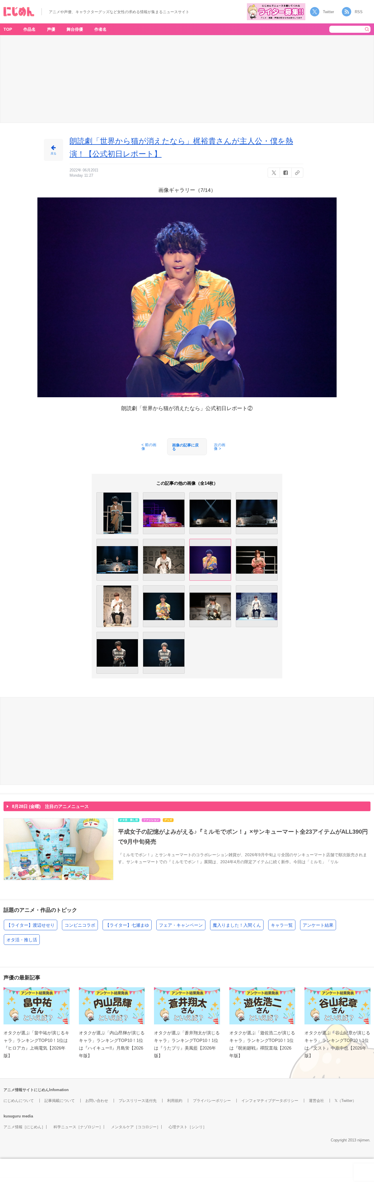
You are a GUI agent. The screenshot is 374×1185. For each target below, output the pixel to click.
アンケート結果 (318, 925)
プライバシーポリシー (212, 1100)
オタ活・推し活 (21, 939)
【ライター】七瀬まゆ (127, 925)
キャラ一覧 (282, 925)
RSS (359, 12)
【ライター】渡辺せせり (30, 925)
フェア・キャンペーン (181, 925)
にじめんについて (19, 1100)
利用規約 (174, 1100)
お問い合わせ (96, 1100)
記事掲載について (59, 1100)
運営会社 (316, 1100)
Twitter (328, 12)
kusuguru (12, 1116)
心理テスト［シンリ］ (188, 1127)
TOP (8, 29)
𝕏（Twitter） (345, 1100)
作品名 (29, 29)
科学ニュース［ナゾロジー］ (78, 1127)
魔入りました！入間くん (237, 925)
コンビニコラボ (80, 925)
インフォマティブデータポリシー (269, 1100)
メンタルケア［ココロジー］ (135, 1127)
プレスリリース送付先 (138, 1100)
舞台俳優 (75, 29)
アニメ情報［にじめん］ (24, 1127)
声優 (51, 29)
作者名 (100, 29)
